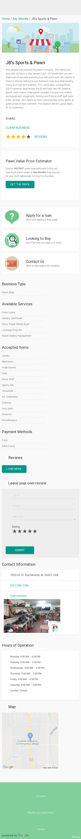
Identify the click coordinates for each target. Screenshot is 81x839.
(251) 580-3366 (19, 585)
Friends (41, 829)
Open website (18, 595)
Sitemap (76, 837)
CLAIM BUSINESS (18, 128)
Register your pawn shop (40, 812)
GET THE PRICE (20, 184)
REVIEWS (40, 137)
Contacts (40, 796)
